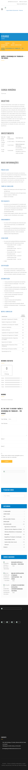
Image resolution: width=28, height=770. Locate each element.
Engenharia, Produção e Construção (13, 537)
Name (3, 438)
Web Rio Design (22, 765)
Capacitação (6, 514)
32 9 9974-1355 (10, 746)
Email (3, 446)
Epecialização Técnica (9, 519)
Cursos (7, 43)
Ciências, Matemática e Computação (13, 531)
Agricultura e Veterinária (10, 526)
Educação (7, 534)
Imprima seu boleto (13, 1)
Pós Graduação (7, 524)
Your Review (4, 423)
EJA (4, 516)
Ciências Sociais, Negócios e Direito (13, 529)
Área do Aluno (23, 1)
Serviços (7, 544)
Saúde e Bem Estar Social (11, 542)
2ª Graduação (7, 511)
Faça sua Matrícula (22, 4)
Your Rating (4, 419)
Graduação (6, 521)
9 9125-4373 (18, 746)
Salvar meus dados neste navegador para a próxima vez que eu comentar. (12, 456)
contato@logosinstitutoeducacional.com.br (11, 748)
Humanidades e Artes (10, 539)
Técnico (5, 547)
